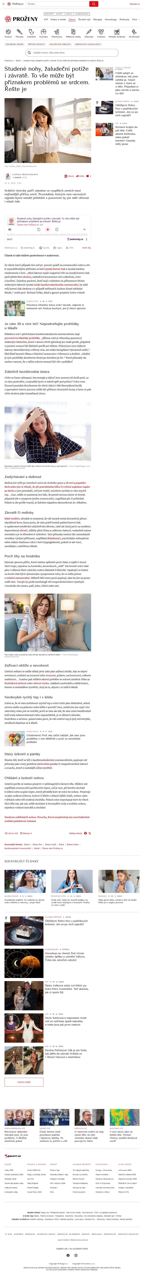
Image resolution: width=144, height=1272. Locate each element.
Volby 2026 (8, 1170)
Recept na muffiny (80, 1175)
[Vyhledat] (93, 4)
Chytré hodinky (112, 1219)
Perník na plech (79, 1192)
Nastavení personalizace (73, 1240)
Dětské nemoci (36, 44)
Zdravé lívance (79, 1179)
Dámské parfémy (66, 1219)
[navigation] (3, 4)
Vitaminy (101, 37)
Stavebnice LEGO (52, 1219)
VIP (46, 19)
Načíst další (24, 1082)
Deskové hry (90, 1219)
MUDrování (134, 37)
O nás (8, 1234)
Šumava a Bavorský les (104, 1179)
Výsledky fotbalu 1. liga (59, 1175)
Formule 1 (54, 1188)
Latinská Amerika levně (105, 1188)
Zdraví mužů (50, 844)
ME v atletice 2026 (57, 1183)
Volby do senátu (10, 1188)
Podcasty (124, 19)
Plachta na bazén (47, 1216)
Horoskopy (111, 19)
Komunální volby (11, 1192)
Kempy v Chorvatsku (104, 1170)
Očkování (88, 37)
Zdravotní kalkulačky (88, 44)
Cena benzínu (87, 1213)
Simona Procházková (25, 174)
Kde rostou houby (73, 1213)
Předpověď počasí (57, 1213)
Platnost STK (123, 1192)
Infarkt (37, 848)
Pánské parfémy (126, 1219)
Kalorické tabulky (60, 44)
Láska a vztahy (123, 68)
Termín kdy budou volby (13, 1183)
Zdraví (72, 19)
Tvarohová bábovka (80, 1183)
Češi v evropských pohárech (105, 1213)
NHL (52, 1192)
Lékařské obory (14, 44)
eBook (71, 176)
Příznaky (19, 37)
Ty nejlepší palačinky (81, 1170)
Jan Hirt (30, 1179)
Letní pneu (79, 1219)
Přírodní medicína (117, 37)
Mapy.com (45, 1213)
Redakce (30, 1234)
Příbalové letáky (73, 37)
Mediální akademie (68, 1234)
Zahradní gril (109, 1216)
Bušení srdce (73, 844)
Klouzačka (78, 1216)
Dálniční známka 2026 (127, 1175)
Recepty (97, 19)
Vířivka (118, 1216)
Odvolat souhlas (128, 1234)
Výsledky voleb (10, 1179)
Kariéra (19, 1234)
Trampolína (59, 1216)
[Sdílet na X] (89, 833)
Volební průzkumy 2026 (13, 1175)
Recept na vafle (79, 1188)
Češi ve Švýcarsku (103, 1183)
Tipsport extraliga (57, 1179)
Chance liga (54, 1170)
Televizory (101, 1219)
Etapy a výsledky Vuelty (36, 1175)
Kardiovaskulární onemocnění (17, 848)
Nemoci (8, 37)
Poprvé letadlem (102, 1175)
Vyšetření (31, 37)
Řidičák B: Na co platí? (127, 1183)
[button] (47, 130)
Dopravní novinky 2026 (127, 1179)
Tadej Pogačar (32, 1183)
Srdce (61, 844)
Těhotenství (56, 37)
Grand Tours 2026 (34, 1192)
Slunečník (69, 1216)
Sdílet (82, 176)
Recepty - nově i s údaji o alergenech (67, 14)
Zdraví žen (37, 844)
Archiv (86, 1234)
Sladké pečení (122, 101)
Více (134, 19)
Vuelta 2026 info (33, 1170)
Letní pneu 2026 (125, 1170)
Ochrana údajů (46, 1234)
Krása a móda (58, 19)
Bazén (36, 1216)
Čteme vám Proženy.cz (52, 848)
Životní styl (84, 19)
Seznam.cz (135, 4)
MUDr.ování (33, 301)
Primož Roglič (33, 1188)
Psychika (43, 37)
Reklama (97, 1234)
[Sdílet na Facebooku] (85, 833)
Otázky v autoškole (125, 1188)
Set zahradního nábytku (93, 1216)
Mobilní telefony (36, 1219)
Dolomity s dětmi (102, 1192)
